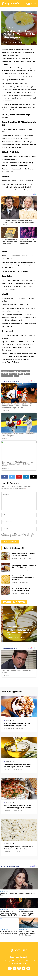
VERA (17, 376)
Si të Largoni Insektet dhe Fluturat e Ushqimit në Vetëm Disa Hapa (18, 848)
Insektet (27, 371)
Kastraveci (13, 373)
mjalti (27, 373)
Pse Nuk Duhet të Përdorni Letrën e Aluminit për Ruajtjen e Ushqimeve (18, 807)
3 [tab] (33, 609)
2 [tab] (32, 609)
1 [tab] (31, 609)
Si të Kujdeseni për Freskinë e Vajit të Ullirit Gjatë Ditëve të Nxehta (17, 632)
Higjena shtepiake (17, 371)
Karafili (5, 373)
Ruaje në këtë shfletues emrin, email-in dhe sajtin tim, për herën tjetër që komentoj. (18, 535)
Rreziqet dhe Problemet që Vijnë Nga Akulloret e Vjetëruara (17, 724)
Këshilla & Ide (9, 27)
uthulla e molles (8, 376)
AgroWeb (6, 41)
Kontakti (23, 957)
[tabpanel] (19, 624)
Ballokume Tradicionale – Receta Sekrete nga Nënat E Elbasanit (23, 577)
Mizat (21, 373)
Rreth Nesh (14, 957)
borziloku (6, 371)
